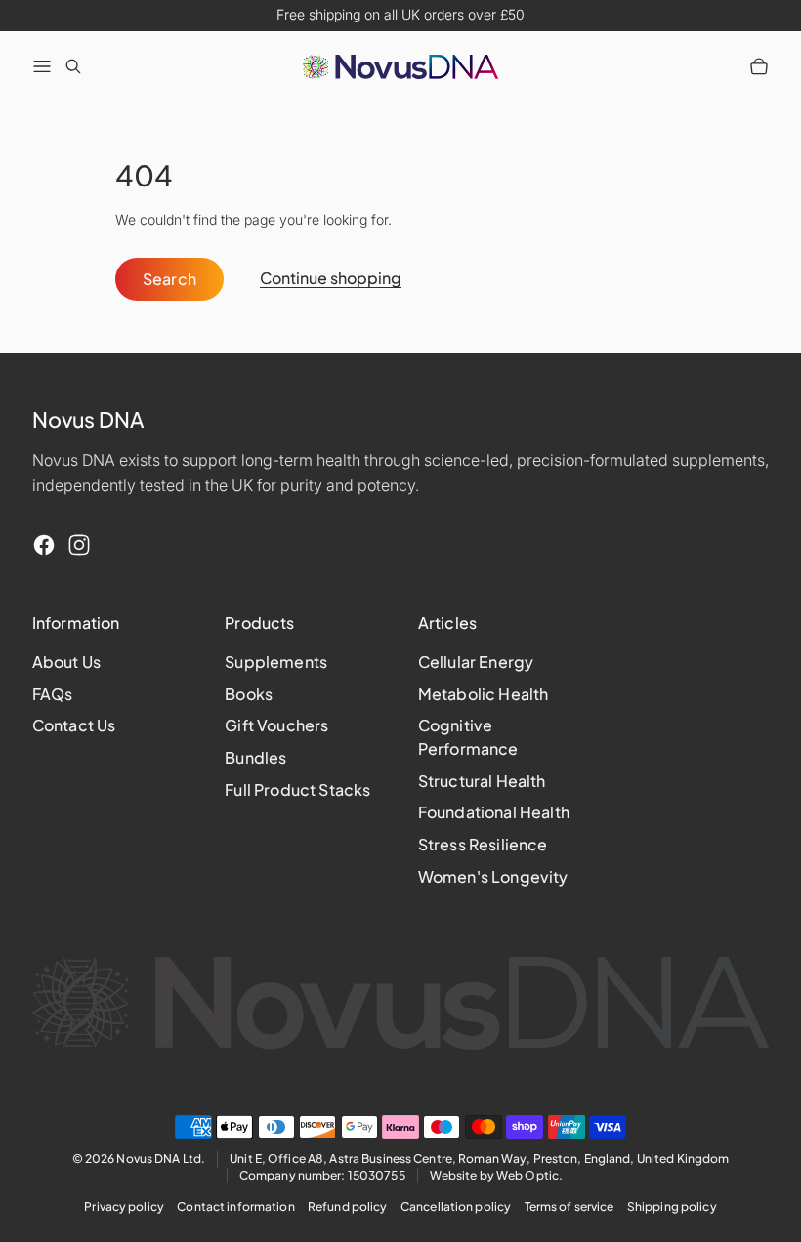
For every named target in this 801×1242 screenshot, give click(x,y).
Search (170, 279)
